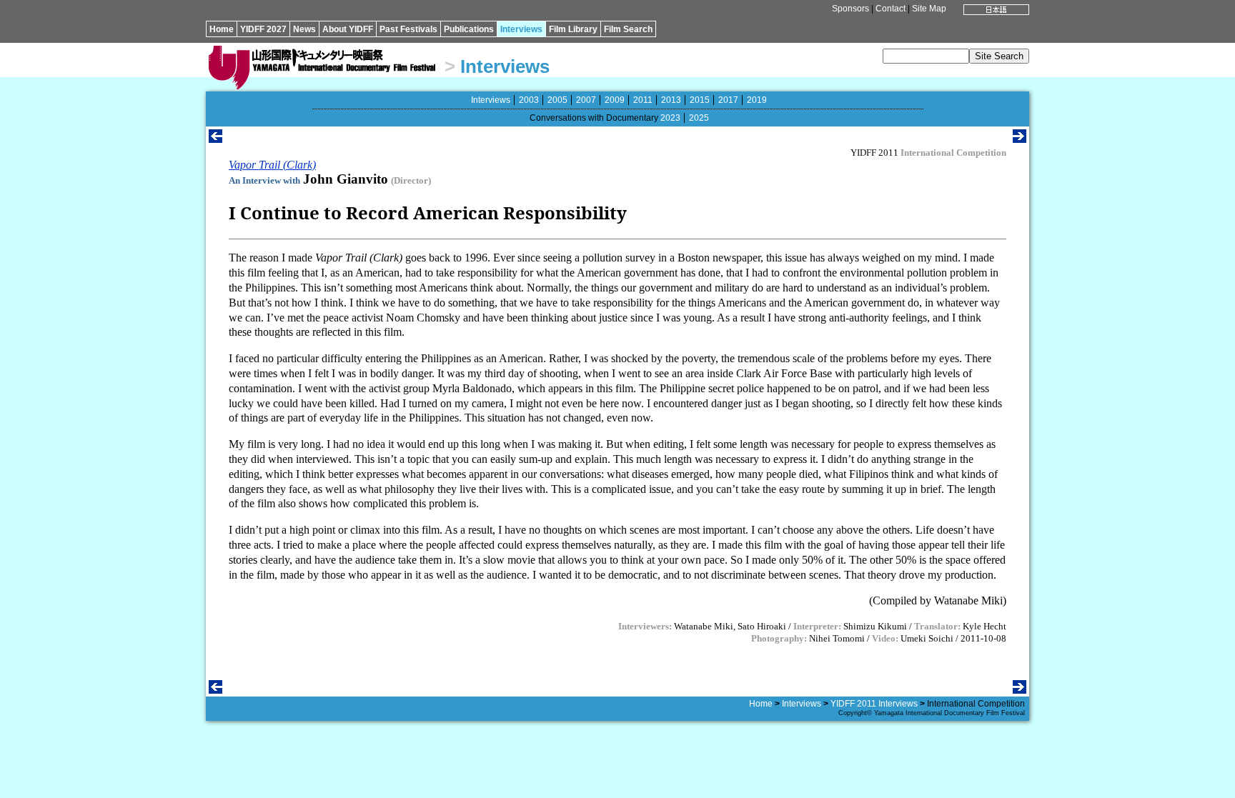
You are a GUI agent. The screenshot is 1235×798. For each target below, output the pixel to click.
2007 (586, 100)
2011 (643, 100)
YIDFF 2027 (263, 29)
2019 (757, 100)
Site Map (929, 9)
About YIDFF (347, 29)
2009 (615, 100)
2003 (529, 100)
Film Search (628, 29)
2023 (670, 118)
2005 (557, 100)
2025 (699, 118)
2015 (700, 100)
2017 (728, 100)
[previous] (215, 139)
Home (221, 29)
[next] (1019, 139)
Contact (891, 9)
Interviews (521, 29)
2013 (671, 100)
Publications (469, 29)
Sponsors (850, 9)
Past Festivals (408, 29)
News (304, 29)
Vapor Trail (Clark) (272, 165)
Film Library (573, 29)
